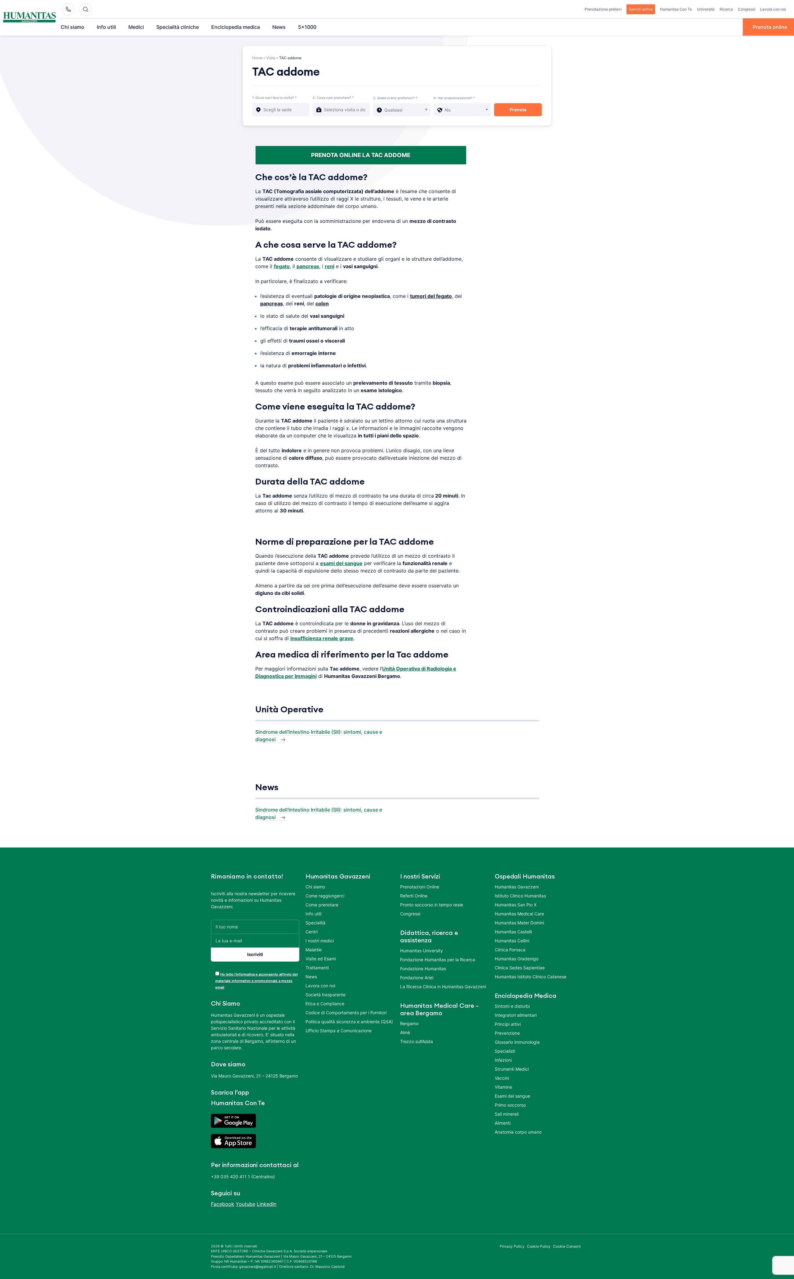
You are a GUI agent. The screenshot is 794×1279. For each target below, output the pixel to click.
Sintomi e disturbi (512, 1006)
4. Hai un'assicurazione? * (454, 98)
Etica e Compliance (325, 1003)
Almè (405, 1032)
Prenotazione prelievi (603, 9)
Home (257, 57)
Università (706, 9)
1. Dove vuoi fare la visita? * (274, 97)
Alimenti (503, 1123)
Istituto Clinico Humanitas (520, 895)
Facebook (222, 1204)
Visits (270, 57)
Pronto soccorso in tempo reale (431, 904)
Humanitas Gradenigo (516, 958)
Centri (312, 931)
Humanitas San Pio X (516, 904)
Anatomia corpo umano (518, 1132)
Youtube (245, 1204)
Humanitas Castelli (513, 931)
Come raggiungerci (325, 895)
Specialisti (505, 1051)
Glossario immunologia (517, 1042)
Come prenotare (322, 904)
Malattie (314, 949)
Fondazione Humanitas (423, 968)
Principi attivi (508, 1024)
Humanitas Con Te (676, 9)
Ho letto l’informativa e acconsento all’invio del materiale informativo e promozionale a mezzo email (256, 980)
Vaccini (502, 1078)
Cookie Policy (539, 1246)
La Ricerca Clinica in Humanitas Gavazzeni (443, 986)
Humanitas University (421, 950)
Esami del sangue (512, 1096)
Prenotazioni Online (419, 886)
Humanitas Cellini (512, 940)
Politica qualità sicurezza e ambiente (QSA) (349, 1021)
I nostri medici (320, 940)
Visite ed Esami (321, 958)
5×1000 (307, 27)
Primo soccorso (510, 1105)
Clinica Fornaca (510, 949)
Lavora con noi (773, 9)
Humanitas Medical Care (519, 913)
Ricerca (726, 9)
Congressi (746, 9)
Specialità (315, 922)
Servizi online (641, 9)
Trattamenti (317, 967)
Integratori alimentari (516, 1015)
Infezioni (503, 1060)
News (279, 27)
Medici (136, 27)
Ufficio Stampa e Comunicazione (339, 1030)
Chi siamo (72, 27)
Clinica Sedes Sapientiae (520, 967)
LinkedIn (266, 1204)
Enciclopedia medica (235, 27)
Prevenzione (507, 1033)
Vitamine (503, 1087)
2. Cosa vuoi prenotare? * (333, 97)
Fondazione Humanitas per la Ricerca (437, 959)
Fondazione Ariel (416, 977)
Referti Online (413, 895)
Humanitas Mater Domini (519, 922)
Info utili (106, 27)
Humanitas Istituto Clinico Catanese (530, 976)
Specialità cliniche (177, 27)
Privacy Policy (512, 1246)
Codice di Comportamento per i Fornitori (346, 1012)
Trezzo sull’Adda (416, 1041)
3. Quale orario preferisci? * (395, 98)
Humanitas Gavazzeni (517, 886)
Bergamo (409, 1023)
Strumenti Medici (512, 1069)
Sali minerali (507, 1114)
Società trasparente (326, 994)
